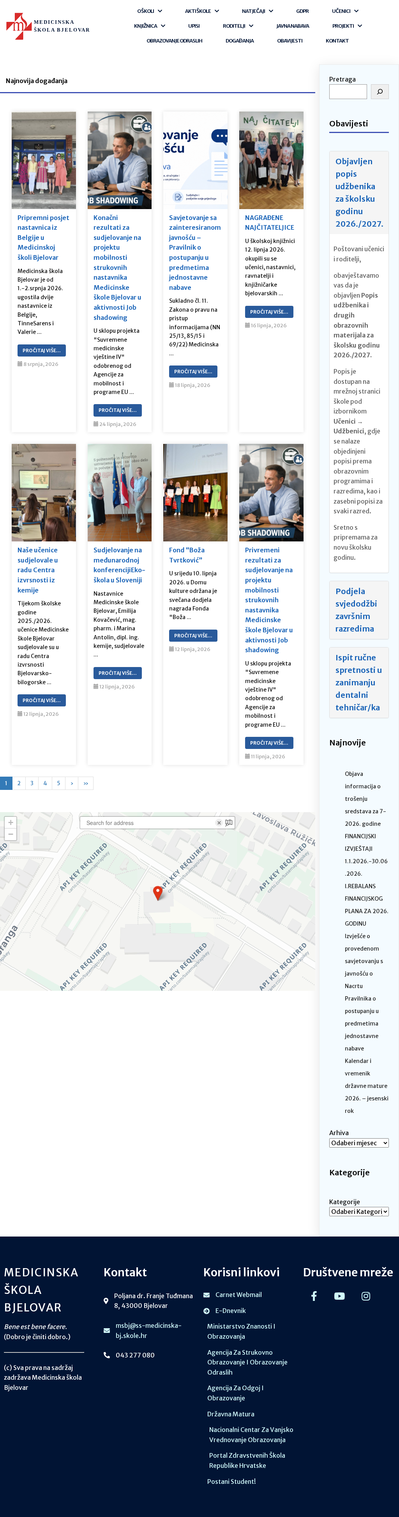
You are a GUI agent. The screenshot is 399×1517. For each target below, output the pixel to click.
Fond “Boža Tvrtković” (187, 555)
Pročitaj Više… (42, 350)
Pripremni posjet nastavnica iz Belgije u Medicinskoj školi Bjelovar (43, 237)
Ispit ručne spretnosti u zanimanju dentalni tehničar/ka (358, 682)
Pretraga (342, 79)
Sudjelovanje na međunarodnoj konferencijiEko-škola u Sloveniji (119, 565)
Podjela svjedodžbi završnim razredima (356, 609)
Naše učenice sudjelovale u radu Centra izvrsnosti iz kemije (38, 570)
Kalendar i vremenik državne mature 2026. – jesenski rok (366, 1085)
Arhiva (339, 1133)
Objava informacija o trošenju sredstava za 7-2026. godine (365, 798)
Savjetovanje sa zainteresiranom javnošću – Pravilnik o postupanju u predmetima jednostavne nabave (195, 252)
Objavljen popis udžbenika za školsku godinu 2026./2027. (359, 192)
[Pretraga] (380, 91)
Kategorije (344, 1202)
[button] (158, 893)
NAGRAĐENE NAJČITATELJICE (269, 223)
